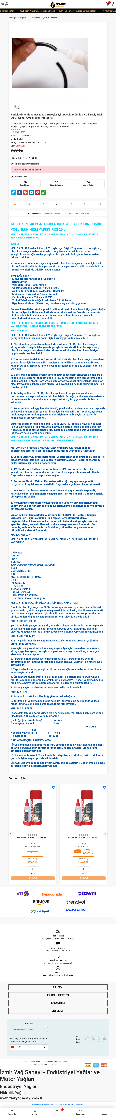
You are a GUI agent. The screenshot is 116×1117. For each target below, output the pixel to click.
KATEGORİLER (58, 1003)
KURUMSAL (58, 987)
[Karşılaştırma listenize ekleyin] (57, 204)
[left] (10, 834)
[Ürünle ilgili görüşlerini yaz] (43, 204)
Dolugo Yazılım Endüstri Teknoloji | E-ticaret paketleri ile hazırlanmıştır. (58, 1105)
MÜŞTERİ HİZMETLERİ (58, 995)
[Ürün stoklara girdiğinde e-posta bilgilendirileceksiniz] (72, 204)
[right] (105, 834)
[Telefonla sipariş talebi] (86, 204)
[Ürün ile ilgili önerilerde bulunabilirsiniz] (100, 204)
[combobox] (13, 1047)
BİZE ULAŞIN (58, 1011)
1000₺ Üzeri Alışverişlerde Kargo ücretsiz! (29, 11)
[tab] (34, 214)
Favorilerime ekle (20, 177)
